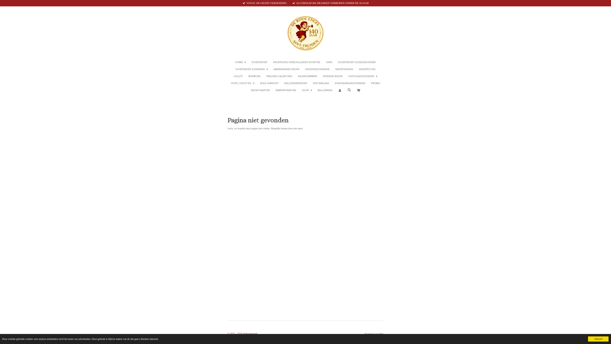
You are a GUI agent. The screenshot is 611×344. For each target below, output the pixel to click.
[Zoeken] (349, 90)
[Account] (340, 90)
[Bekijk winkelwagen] (358, 90)
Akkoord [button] (598, 339)
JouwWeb (379, 334)
